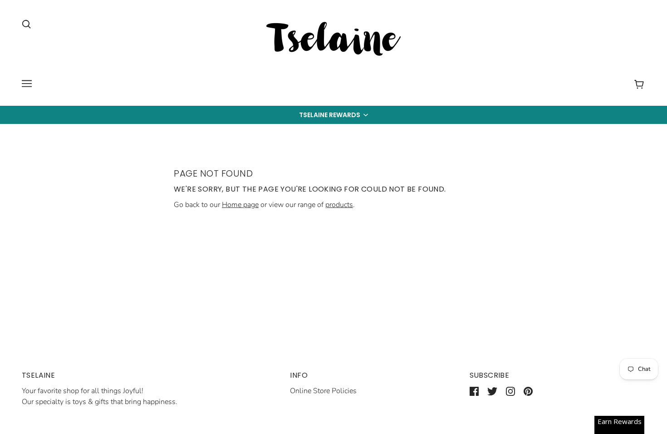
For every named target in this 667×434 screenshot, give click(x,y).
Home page (240, 205)
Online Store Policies (323, 391)
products (339, 205)
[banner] (333, 40)
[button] (333, 115)
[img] (26, 24)
